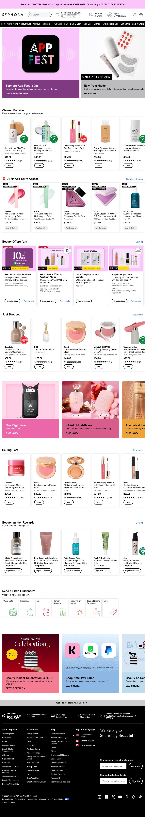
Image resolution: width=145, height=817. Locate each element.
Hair (66, 23)
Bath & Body (75, 23)
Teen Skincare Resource (93, 602)
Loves (29, 774)
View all (139, 241)
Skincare (46, 23)
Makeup (36, 23)
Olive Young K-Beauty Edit (19, 23)
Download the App (134, 179)
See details (29, 301)
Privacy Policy (7, 799)
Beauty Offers (32, 766)
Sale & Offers (138, 23)
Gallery (29, 741)
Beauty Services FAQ (59, 762)
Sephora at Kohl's (58, 766)
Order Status (31, 745)
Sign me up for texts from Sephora (116, 760)
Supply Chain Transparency (7, 750)
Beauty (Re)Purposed (10, 780)
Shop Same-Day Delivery (36, 781)
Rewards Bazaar (33, 770)
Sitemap (42, 799)
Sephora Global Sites (10, 766)
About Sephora (8, 733)
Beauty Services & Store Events (36, 757)
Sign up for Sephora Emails (113, 775)
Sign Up (136, 781)
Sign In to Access (13, 570)
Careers (5, 741)
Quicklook (9, 131)
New (3, 23)
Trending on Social (75, 602)
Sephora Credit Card (35, 737)
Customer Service (58, 733)
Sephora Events (8, 758)
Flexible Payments (58, 774)
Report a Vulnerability (10, 784)
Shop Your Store (33, 778)
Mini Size (88, 23)
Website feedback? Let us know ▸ (72, 702)
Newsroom (6, 737)
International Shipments (60, 755)
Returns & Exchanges (59, 737)
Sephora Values (8, 745)
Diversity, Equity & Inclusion (9, 771)
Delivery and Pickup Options (59, 742)
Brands (97, 23)
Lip (38, 600)
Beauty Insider (32, 733)
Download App (12, 301)
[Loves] (134, 14)
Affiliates (5, 755)
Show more (138, 314)
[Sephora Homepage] (12, 14)
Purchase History (33, 749)
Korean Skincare (57, 602)
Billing (53, 751)
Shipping (54, 747)
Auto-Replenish (33, 762)
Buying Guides (56, 758)
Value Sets (8, 600)
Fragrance (57, 23)
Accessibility (56, 778)
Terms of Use (20, 799)
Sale (106, 600)
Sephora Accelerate (10, 776)
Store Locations (57, 770)
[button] (16, 552)
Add (9, 165)
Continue (135, 766)
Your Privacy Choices (56, 799)
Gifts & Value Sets (111, 23)
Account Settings (33, 753)
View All (139, 522)
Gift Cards (125, 23)
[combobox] (40, 14)
